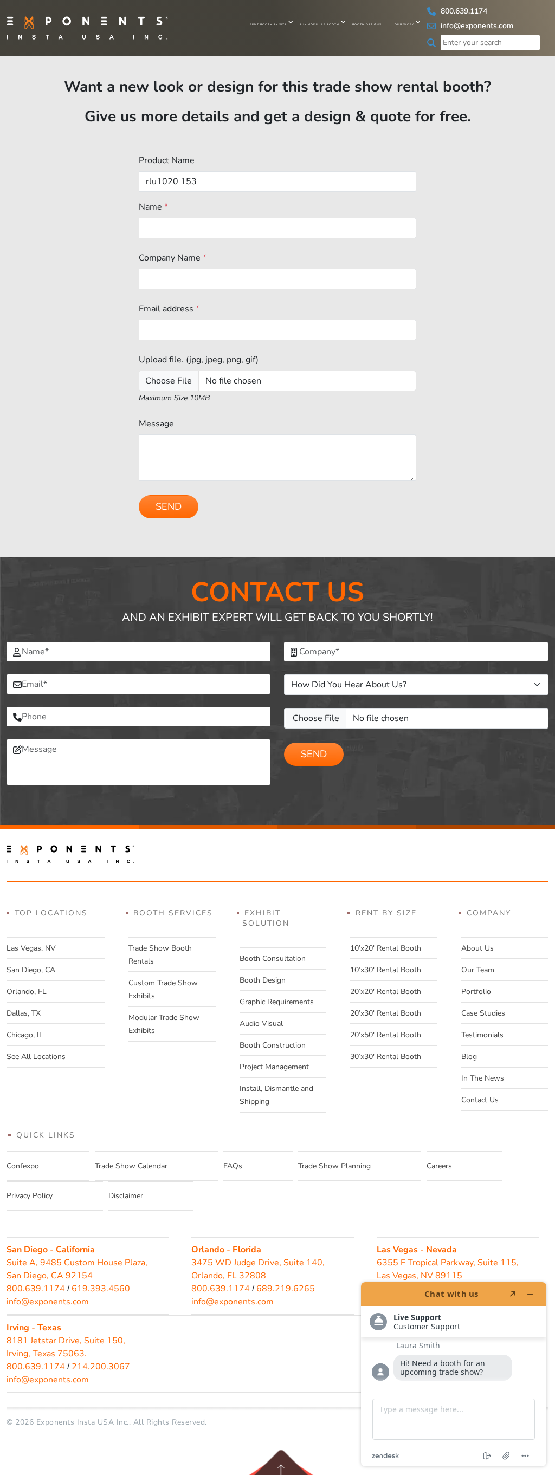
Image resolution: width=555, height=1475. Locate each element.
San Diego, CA (31, 970)
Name (153, 207)
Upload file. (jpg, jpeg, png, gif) (199, 360)
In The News (482, 1078)
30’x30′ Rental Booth (385, 1056)
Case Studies (483, 1013)
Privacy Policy (30, 1196)
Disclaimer (125, 1196)
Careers (439, 1166)
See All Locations (36, 1056)
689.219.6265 (285, 1289)
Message (156, 424)
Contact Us (480, 1100)
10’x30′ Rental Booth (385, 970)
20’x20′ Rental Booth (385, 991)
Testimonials (482, 1035)
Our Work (404, 25)
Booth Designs (367, 25)
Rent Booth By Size (268, 25)
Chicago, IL (25, 1035)
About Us (477, 948)
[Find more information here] (453, 1374)
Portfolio (476, 991)
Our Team (477, 970)
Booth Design (263, 980)
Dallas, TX (24, 1013)
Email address (169, 309)
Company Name (172, 258)
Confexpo (23, 1166)
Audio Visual (261, 1023)
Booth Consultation (273, 958)
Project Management (274, 1067)
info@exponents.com (475, 26)
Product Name (167, 160)
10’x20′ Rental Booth (385, 948)
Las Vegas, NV (31, 948)
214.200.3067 (101, 1367)
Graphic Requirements (277, 1002)
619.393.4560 (101, 1289)
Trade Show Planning (334, 1166)
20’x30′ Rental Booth (385, 1013)
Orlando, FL (27, 991)
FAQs (232, 1166)
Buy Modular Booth (319, 25)
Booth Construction (273, 1045)
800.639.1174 (462, 11)
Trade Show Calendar (131, 1166)
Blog (469, 1056)
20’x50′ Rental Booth (385, 1035)
